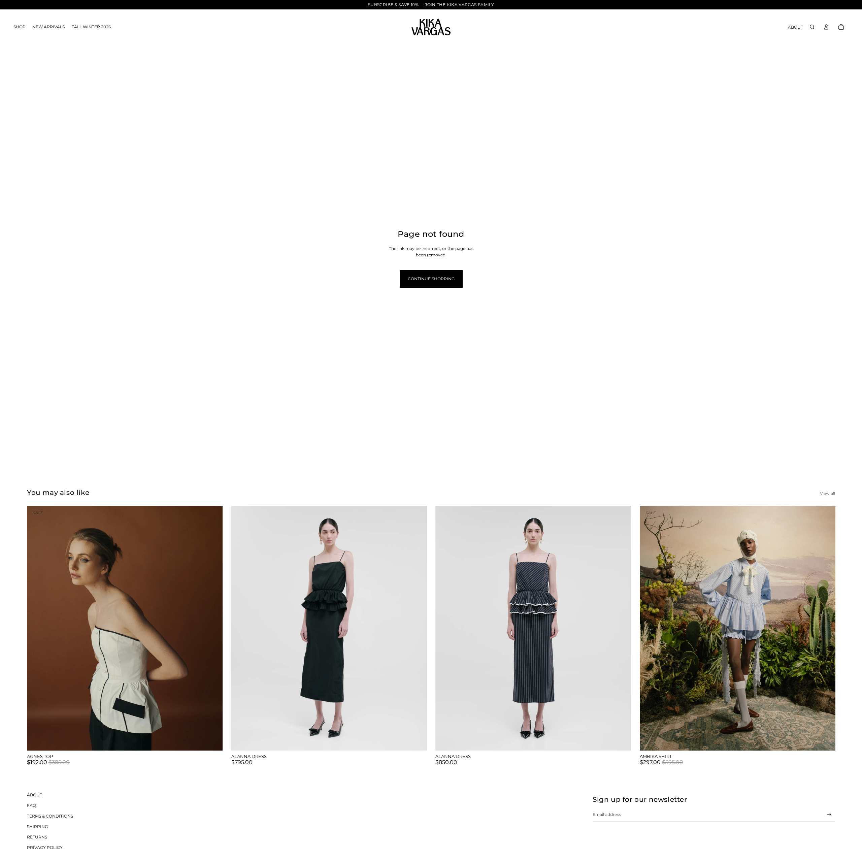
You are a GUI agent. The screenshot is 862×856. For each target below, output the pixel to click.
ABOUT (34, 794)
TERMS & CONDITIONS (50, 816)
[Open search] (812, 27)
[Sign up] (829, 815)
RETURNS (37, 836)
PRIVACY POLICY (45, 847)
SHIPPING (37, 826)
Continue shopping (431, 278)
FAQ (31, 805)
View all (827, 493)
